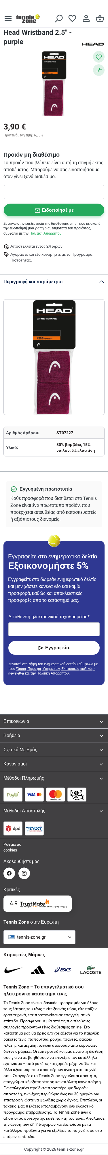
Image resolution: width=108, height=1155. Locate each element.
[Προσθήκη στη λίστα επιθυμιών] (99, 57)
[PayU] (12, 794)
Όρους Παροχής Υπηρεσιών (38, 669)
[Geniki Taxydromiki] (34, 828)
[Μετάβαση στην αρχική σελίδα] (28, 18)
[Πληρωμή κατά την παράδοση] (76, 794)
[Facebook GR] (9, 873)
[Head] (93, 43)
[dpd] (12, 828)
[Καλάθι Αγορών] (100, 18)
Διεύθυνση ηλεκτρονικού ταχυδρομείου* (49, 616)
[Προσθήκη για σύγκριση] (99, 70)
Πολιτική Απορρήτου (45, 233)
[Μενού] (8, 18)
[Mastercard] (55, 794)
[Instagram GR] (24, 873)
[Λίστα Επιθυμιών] (72, 18)
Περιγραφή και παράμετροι (32, 281)
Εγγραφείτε (57, 647)
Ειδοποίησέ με (58, 210)
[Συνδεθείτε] (86, 18)
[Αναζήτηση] (58, 18)
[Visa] (34, 794)
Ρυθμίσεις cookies (9, 847)
